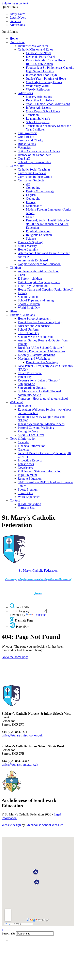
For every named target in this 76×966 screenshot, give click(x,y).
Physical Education (38, 231)
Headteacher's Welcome (33, 45)
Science (31, 238)
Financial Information (31, 446)
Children (15, 267)
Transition (32, 115)
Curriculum (17, 165)
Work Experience (29, 496)
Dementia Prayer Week (41, 56)
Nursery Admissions (39, 96)
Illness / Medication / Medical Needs (41, 424)
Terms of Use (26, 507)
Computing (33, 187)
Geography (33, 198)
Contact (15, 500)
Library (22, 293)
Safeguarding (26, 384)
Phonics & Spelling (30, 242)
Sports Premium (28, 489)
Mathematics (34, 206)
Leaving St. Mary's (38, 118)
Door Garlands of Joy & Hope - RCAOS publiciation (46, 62)
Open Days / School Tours (43, 111)
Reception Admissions (40, 100)
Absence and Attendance (34, 326)
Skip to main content (15, 3)
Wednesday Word (37, 85)
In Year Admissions (38, 107)
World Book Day (29, 307)
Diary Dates (17, 14)
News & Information (23, 438)
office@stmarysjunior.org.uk (20, 764)
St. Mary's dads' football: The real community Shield (39, 393)
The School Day (28, 333)
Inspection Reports (30, 460)
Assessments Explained (33, 260)
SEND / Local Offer (31, 435)
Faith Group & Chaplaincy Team (39, 282)
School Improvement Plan (34, 162)
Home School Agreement (34, 318)
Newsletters (25, 467)
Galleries (15, 21)
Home (14, 38)
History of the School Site (34, 155)
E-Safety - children (30, 278)
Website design (11, 825)
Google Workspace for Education (39, 264)
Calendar (23, 442)
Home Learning (28, 249)
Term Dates (25, 493)
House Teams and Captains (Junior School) (45, 289)
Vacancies (24, 147)
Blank (13, 311)
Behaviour (24, 406)
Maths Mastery (27, 246)
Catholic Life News (38, 53)
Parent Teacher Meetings (42, 362)
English (31, 195)
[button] (19, 31)
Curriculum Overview (32, 173)
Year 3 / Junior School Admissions (48, 104)
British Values (27, 144)
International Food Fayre (42, 75)
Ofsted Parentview (30, 373)
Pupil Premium (27, 475)
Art (28, 184)
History (30, 202)
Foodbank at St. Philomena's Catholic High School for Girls (50, 69)
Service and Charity (30, 140)
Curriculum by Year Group (35, 176)
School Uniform (28, 329)
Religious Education (39, 235)
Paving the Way (28, 431)
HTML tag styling (29, 504)
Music (30, 216)
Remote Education (30, 478)
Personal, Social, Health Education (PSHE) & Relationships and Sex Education (48, 224)
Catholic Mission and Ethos (35, 49)
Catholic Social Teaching (34, 169)
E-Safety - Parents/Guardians (36, 355)
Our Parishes (26, 136)
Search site (8, 933)
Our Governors (27, 133)
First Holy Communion (33, 286)
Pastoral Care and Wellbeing (36, 427)
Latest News (18, 17)
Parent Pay (25, 376)
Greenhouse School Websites (44, 825)
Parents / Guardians (22, 315)
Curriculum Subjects (31, 180)
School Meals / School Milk (36, 336)
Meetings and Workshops (34, 358)
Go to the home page (15, 657)
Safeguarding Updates (32, 387)
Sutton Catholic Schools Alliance (39, 151)
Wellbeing (16, 402)
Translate (40, 614)
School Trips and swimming (36, 300)
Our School (17, 42)
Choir (21, 275)
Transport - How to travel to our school (43, 398)
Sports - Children (29, 304)
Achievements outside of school (38, 271)
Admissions (17, 24)
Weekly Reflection (38, 89)
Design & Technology (40, 191)
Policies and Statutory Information (39, 471)
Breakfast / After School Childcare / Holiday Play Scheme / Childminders (41, 349)
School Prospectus (37, 122)
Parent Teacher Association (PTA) (39, 322)
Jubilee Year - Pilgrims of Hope (46, 78)
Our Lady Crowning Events (44, 82)
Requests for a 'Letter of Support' (39, 380)
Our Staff (24, 158)
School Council (28, 296)
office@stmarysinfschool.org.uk (22, 735)
